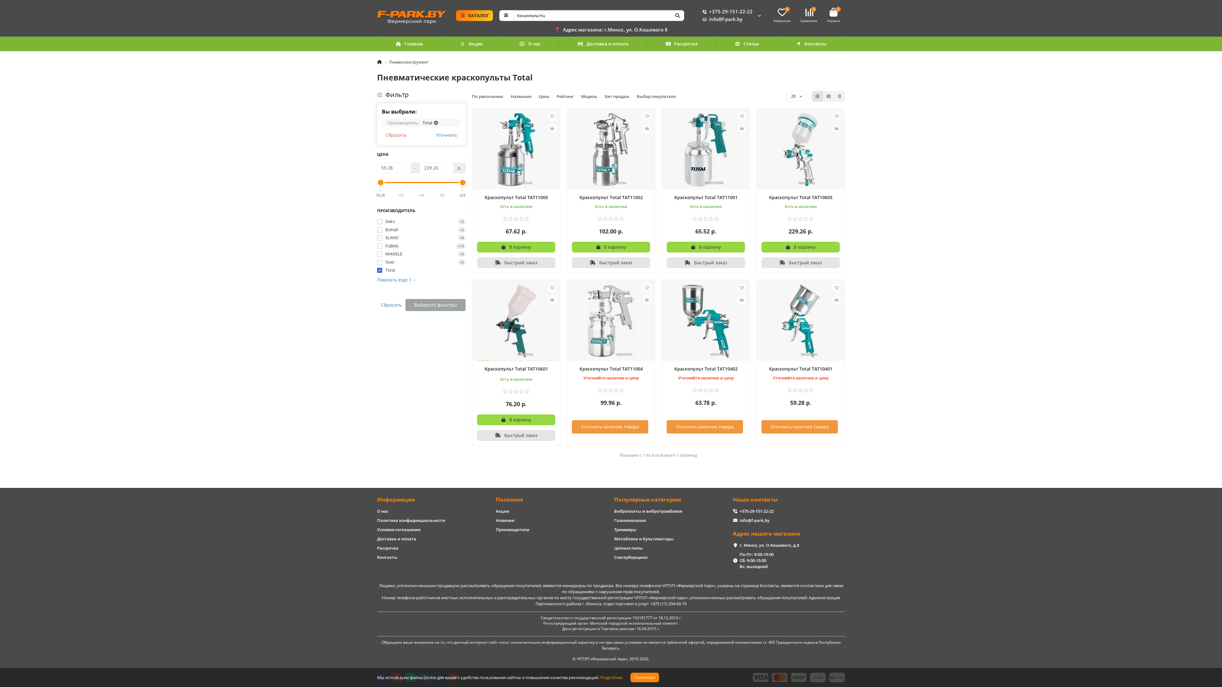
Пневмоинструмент (408, 62)
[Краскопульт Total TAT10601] (516, 321)
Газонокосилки (630, 520)
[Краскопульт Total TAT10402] (706, 321)
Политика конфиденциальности (411, 520)
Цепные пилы (628, 548)
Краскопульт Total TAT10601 (516, 369)
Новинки (505, 520)
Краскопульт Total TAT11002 (611, 197)
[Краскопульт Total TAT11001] (706, 149)
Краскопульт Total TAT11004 (611, 369)
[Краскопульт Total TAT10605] (801, 149)
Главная (413, 44)
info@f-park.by (725, 19)
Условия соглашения (398, 529)
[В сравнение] (552, 128)
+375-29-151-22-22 (731, 11)
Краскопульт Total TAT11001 (706, 197)
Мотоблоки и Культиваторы (644, 539)
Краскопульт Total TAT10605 (800, 197)
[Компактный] (839, 96)
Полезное (509, 499)
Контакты (815, 44)
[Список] (828, 96)
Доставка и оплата (607, 44)
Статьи (751, 44)
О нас (534, 44)
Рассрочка (686, 44)
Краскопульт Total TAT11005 (516, 197)
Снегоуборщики (631, 557)
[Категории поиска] (506, 15)
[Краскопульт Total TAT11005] (516, 149)
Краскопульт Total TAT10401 (800, 369)
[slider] (380, 182)
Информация (396, 499)
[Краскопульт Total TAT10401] (801, 321)
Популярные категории (647, 499)
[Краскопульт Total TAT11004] (611, 321)
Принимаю (644, 677)
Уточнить (446, 135)
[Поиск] (677, 15)
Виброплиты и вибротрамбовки (648, 511)
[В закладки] (552, 116)
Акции (475, 44)
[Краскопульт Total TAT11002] (611, 149)
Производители (513, 529)
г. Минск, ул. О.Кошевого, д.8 (769, 545)
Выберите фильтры (435, 305)
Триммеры (625, 529)
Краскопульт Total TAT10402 (706, 369)
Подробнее (611, 677)
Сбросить (396, 135)
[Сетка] (817, 96)
